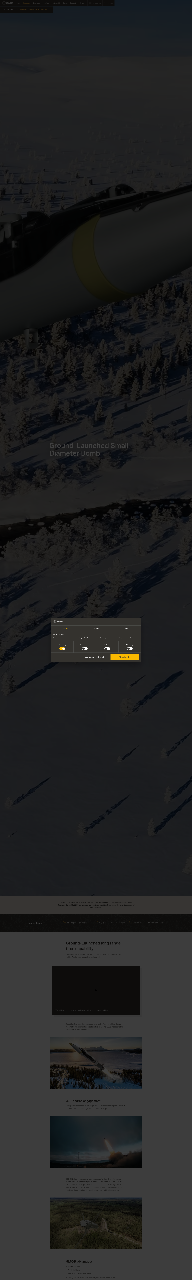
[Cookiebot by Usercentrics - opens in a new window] (130, 621)
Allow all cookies (124, 657)
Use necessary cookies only (94, 657)
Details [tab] (96, 628)
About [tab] (126, 628)
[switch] (85, 648)
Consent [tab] (66, 628)
